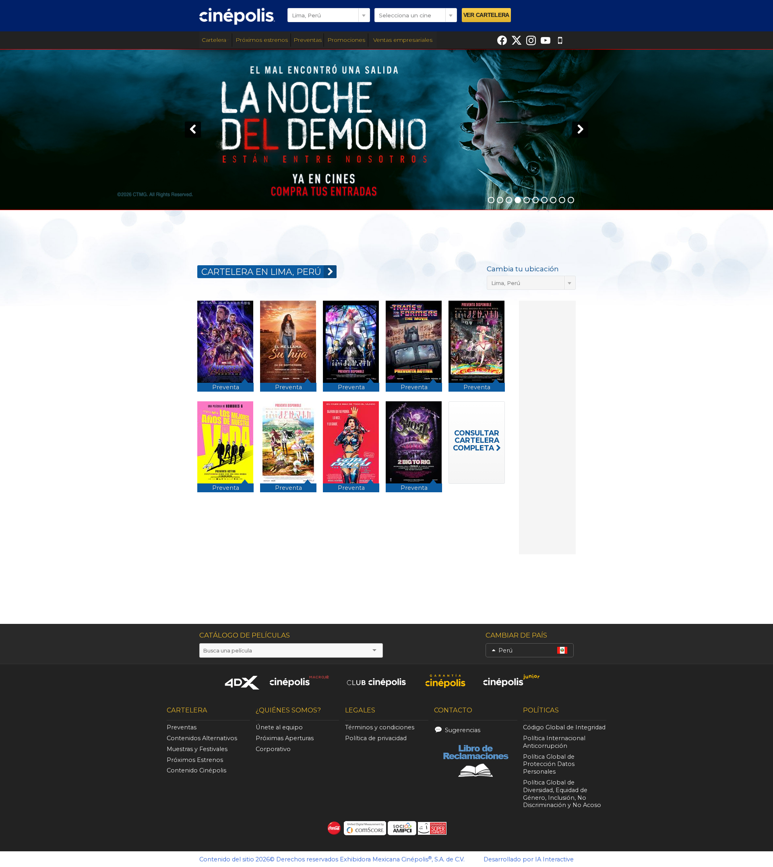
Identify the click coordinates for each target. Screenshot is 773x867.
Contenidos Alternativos (202, 738)
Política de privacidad (376, 738)
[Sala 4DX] (242, 682)
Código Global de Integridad (564, 727)
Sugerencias (462, 730)
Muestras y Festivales (197, 749)
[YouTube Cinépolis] (545, 40)
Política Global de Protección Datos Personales (549, 764)
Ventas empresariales (402, 40)
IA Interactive (554, 859)
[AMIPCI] (402, 828)
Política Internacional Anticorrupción (554, 742)
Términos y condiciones (379, 727)
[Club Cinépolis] (376, 680)
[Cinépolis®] (237, 16)
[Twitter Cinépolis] (516, 40)
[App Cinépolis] (560, 40)
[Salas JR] (511, 680)
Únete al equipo (279, 727)
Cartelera (214, 40)
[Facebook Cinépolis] (502, 40)
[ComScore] (365, 828)
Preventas (307, 40)
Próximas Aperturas (285, 738)
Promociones (346, 40)
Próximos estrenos (262, 40)
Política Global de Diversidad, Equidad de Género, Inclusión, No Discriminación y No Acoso (562, 794)
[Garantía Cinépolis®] (445, 680)
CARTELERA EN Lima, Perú (261, 271)
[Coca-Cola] (334, 828)
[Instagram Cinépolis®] (531, 40)
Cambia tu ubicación (523, 269)
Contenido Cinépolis (196, 770)
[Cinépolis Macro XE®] (299, 680)
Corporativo (273, 749)
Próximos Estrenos (195, 760)
